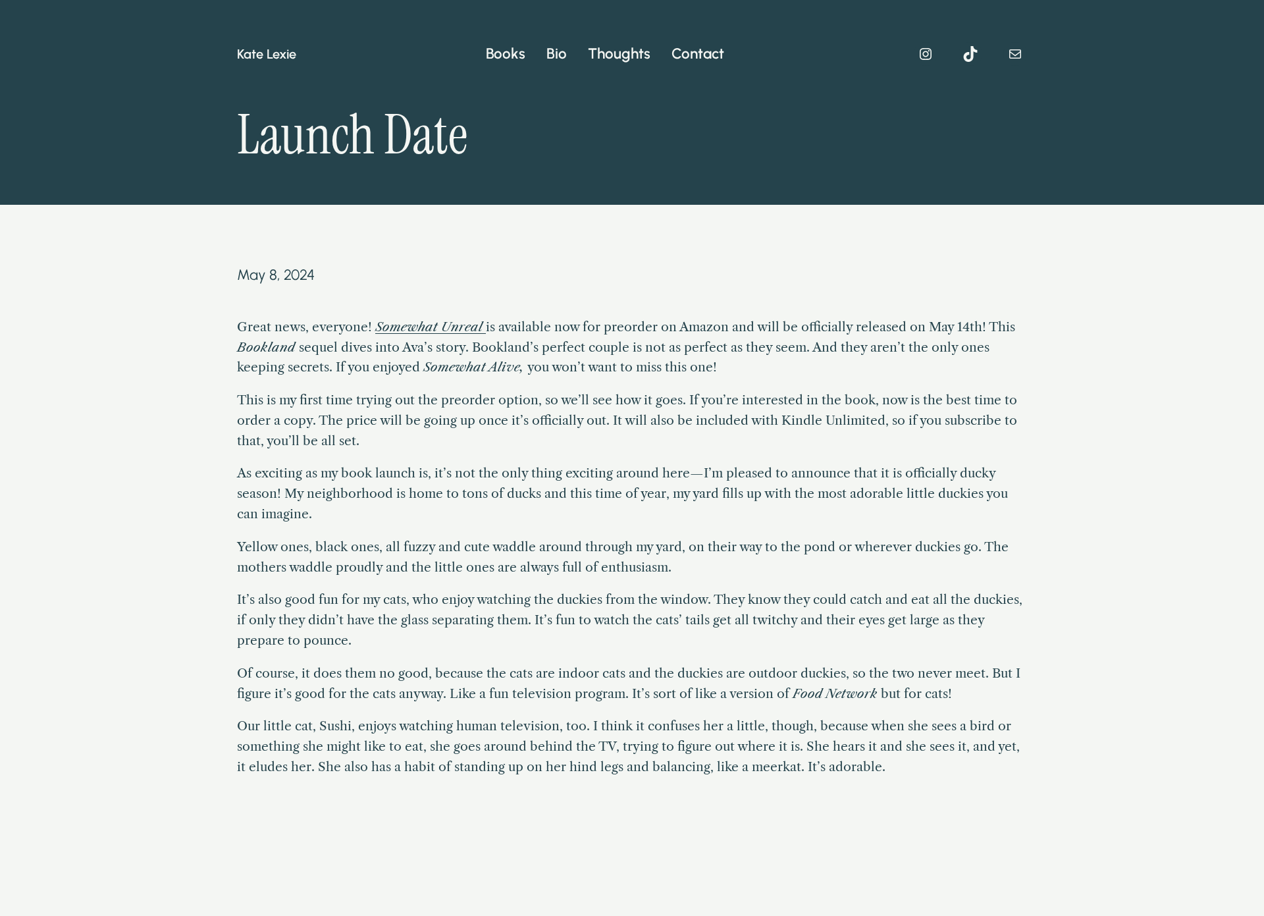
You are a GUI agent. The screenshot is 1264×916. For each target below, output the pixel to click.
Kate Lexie (266, 54)
